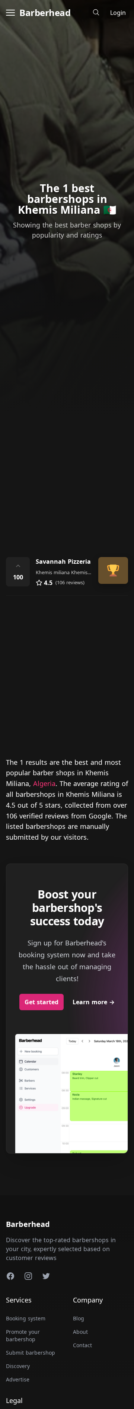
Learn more (94, 1002)
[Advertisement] (67, 472)
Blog (78, 1318)
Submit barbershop (30, 1352)
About (80, 1331)
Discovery (18, 1366)
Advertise (17, 1379)
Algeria (44, 783)
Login (118, 13)
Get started (41, 1002)
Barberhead (44, 12)
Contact (82, 1345)
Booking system (25, 1318)
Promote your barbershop (23, 1335)
